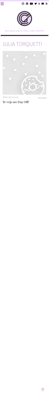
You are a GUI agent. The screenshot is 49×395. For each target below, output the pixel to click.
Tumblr (39, 3)
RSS (47, 3)
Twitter (35, 3)
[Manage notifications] (43, 389)
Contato (42, 3)
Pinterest (27, 3)
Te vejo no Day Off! (16, 102)
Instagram (23, 3)
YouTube (31, 3)
